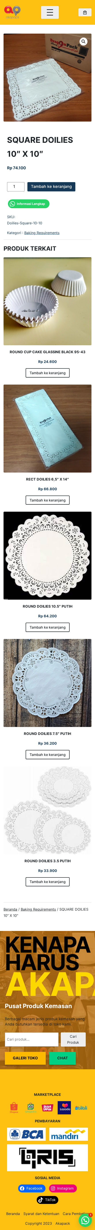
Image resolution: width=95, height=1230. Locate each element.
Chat (62, 1058)
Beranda (10, 909)
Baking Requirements (41, 233)
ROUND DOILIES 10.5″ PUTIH (47, 606)
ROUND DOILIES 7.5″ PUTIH (47, 733)
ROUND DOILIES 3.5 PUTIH (48, 861)
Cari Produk (73, 1039)
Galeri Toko (25, 1058)
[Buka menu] (50, 12)
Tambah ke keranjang (51, 186)
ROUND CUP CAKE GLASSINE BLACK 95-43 (48, 352)
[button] (83, 42)
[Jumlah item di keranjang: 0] (84, 12)
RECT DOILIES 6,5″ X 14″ (47, 479)
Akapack (62, 1223)
